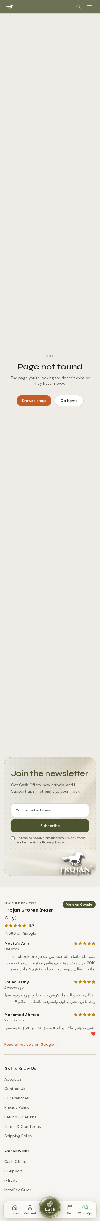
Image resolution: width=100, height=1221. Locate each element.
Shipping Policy (18, 1135)
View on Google (79, 904)
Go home (69, 400)
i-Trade (11, 1180)
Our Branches (16, 1098)
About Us (12, 1079)
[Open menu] (89, 7)
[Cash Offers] (50, 1207)
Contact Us (14, 1088)
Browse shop (34, 400)
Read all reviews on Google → (31, 1044)
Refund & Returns (20, 1116)
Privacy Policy (53, 842)
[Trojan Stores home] (9, 7)
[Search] (78, 7)
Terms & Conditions (22, 1126)
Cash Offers (15, 1161)
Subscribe (50, 825)
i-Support (13, 1170)
